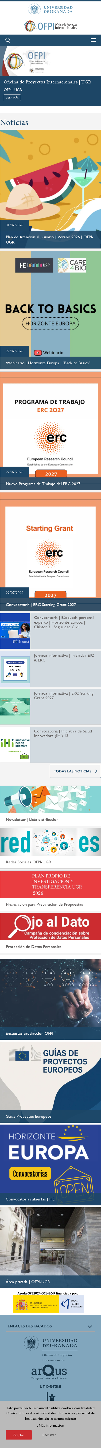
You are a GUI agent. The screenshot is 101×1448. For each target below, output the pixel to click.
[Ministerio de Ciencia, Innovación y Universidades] (48, 1302)
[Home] (50, 26)
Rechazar (49, 1435)
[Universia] (50, 1386)
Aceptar (18, 1435)
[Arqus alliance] (49, 1372)
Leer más (12, 97)
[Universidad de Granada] (50, 9)
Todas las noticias (72, 771)
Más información (51, 1425)
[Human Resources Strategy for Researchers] (50, 1399)
